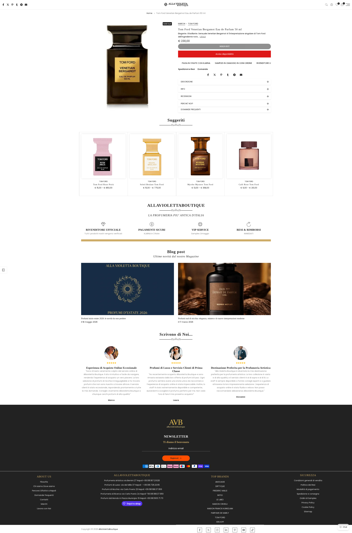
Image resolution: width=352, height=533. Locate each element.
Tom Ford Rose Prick (103, 184)
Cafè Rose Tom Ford (249, 184)
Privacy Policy (308, 502)
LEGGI (203, 37)
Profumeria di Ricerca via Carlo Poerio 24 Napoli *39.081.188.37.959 (132, 494)
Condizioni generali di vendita (308, 480)
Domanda (203, 69)
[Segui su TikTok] (252, 530)
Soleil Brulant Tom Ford (152, 184)
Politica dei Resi (308, 485)
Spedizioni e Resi (186, 69)
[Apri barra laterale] (3, 270)
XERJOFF (220, 522)
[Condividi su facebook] (3, 4)
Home (149, 13)
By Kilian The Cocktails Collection (104, 318)
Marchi (44, 504)
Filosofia (44, 482)
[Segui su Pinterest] (235, 530)
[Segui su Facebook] (199, 530)
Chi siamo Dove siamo (44, 486)
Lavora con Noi (44, 508)
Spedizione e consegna (308, 494)
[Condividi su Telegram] (21, 4)
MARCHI (181, 23)
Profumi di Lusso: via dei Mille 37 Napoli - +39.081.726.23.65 (132, 485)
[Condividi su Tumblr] (17, 4)
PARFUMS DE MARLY (220, 513)
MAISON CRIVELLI (220, 504)
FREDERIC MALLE (220, 490)
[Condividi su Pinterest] (12, 4)
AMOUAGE (220, 482)
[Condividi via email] (26, 4)
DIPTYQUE (220, 486)
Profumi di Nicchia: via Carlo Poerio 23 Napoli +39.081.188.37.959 (132, 489)
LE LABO (220, 499)
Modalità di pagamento (308, 489)
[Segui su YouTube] (243, 530)
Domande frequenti (44, 495)
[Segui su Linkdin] (226, 530)
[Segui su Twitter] (208, 530)
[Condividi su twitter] (8, 4)
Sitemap (308, 511)
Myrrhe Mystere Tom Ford (200, 184)
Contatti (44, 499)
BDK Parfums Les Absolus (198, 318)
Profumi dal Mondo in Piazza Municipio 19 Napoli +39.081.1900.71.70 (132, 498)
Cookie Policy (308, 507)
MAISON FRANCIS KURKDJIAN (220, 508)
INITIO (220, 495)
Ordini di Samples (308, 498)
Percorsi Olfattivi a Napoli (44, 490)
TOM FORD (193, 23)
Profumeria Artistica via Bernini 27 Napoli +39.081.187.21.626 (132, 480)
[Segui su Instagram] (217, 530)
